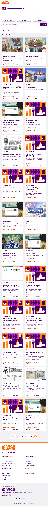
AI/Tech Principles (24, 504)
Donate (32, 498)
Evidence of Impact (6, 475)
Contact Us (4, 479)
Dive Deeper (27, 461)
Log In (26, 471)
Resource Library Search (7, 461)
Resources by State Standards (8, 463)
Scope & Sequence (6, 465)
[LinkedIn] (8, 452)
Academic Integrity (17, 503)
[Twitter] (6, 452)
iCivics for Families (6, 473)
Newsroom (21, 498)
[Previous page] (13, 436)
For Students (29, 468)
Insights (27, 498)
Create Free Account (29, 473)
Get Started (27, 459)
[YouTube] (14, 452)
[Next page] (35, 436)
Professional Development (30, 465)
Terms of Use (24, 503)
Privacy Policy (31, 503)
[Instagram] (11, 452)
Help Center (4, 477)
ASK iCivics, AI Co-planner (7, 459)
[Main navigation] (46, 2)
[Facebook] (3, 452)
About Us (16, 498)
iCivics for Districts (6, 471)
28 (31, 437)
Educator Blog (28, 463)
